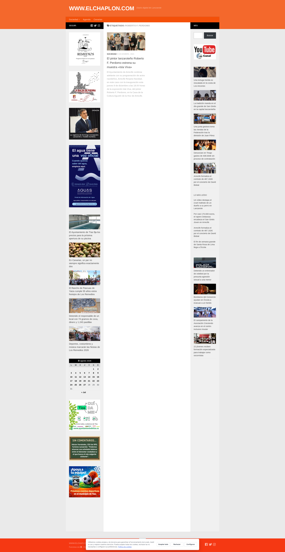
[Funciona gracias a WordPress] (81, 547)
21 (89, 381)
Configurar (190, 544)
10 (71, 377)
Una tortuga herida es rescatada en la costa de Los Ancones (205, 83)
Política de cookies (125, 547)
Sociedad (73, 19)
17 (71, 381)
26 (80, 385)
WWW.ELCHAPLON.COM (101, 8)
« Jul (83, 392)
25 (76, 385)
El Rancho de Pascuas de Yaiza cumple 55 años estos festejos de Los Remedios (83, 291)
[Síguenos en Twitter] (95, 25)
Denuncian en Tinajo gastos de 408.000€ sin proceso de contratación (204, 156)
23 (98, 381)
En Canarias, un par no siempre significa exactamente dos (84, 263)
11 (76, 377)
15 (93, 377)
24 (71, 385)
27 (84, 385)
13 (84, 377)
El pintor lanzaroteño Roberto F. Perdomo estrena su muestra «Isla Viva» (125, 63)
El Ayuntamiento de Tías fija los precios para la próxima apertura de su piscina (84, 235)
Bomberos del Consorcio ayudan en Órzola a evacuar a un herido (205, 300)
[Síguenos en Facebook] (91, 25)
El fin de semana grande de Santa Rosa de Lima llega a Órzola (204, 244)
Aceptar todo (163, 544)
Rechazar (177, 544)
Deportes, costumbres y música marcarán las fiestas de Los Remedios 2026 (84, 347)
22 (93, 381)
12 (80, 377)
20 (84, 381)
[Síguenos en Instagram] (99, 25)
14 (89, 377)
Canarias (98, 19)
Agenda (87, 19)
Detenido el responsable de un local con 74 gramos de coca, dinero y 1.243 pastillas (84, 319)
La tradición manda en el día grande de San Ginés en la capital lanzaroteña (205, 106)
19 (80, 381)
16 (98, 377)
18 (76, 381)
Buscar (210, 35)
